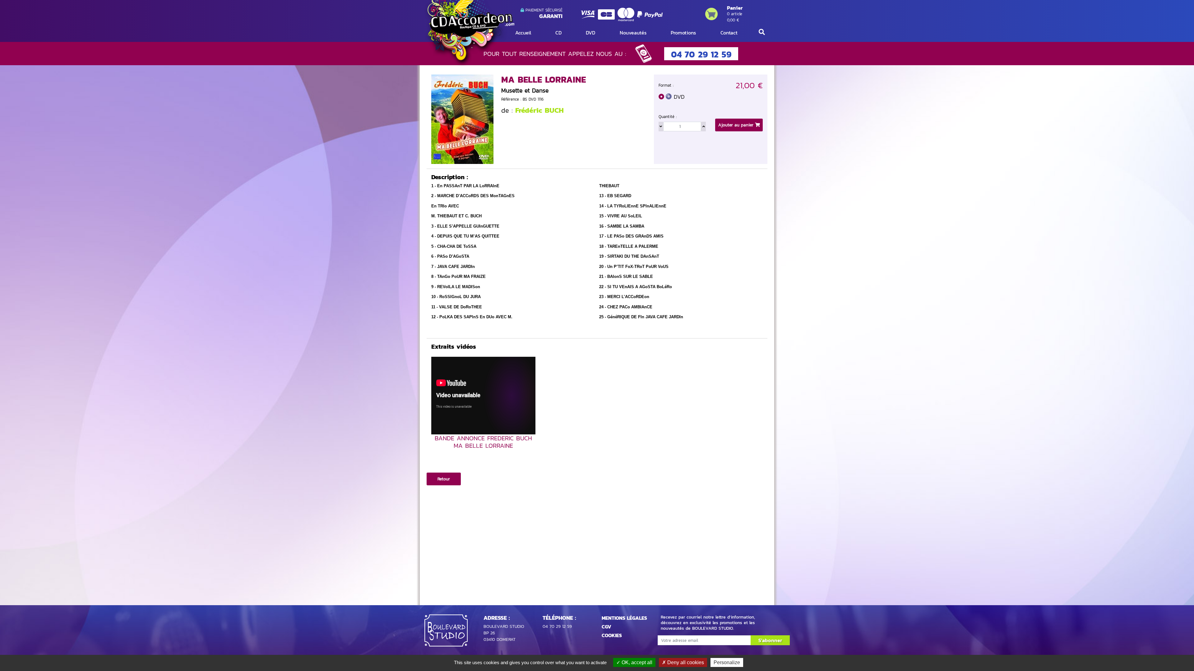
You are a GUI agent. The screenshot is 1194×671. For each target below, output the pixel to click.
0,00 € (733, 20)
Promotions (683, 32)
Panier (735, 7)
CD (558, 32)
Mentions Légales (624, 618)
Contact (729, 32)
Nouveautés (633, 32)
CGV (606, 626)
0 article (734, 14)
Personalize (727, 662)
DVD (590, 32)
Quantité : (668, 117)
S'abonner (770, 640)
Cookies (612, 635)
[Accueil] (469, 33)
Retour (443, 479)
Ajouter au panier (736, 125)
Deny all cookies (685, 662)
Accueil (523, 32)
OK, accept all (636, 662)
